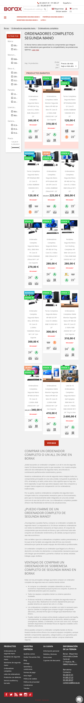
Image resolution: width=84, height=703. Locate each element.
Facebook (6, 694)
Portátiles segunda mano (53, 17)
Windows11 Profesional (16, 115)
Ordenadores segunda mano (28, 17)
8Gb (16, 59)
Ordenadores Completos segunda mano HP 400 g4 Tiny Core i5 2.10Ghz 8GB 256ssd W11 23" (33, 106)
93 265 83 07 (46, 5)
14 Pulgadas (16, 94)
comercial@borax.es (71, 683)
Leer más (35, 50)
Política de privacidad (31, 682)
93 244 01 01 (44, 3)
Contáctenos (28, 685)
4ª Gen (16, 125)
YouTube (21, 694)
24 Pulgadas (16, 102)
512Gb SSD (16, 80)
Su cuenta (48, 646)
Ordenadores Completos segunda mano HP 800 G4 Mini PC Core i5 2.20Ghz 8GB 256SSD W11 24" (33, 396)
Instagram (25, 694)
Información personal (51, 651)
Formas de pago (29, 672)
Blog (25, 660)
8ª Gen (16, 129)
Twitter (11, 694)
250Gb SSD (16, 72)
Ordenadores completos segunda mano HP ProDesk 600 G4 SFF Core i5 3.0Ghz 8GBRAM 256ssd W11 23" (51, 181)
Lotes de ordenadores (12, 674)
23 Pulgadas (16, 98)
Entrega (26, 663)
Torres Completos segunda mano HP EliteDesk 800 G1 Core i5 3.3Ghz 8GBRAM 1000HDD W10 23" (69, 106)
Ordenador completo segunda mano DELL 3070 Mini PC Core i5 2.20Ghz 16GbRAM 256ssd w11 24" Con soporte (33, 324)
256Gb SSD (16, 76)
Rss (16, 694)
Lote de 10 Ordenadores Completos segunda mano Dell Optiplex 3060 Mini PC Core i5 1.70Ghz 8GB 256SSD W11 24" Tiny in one (70, 399)
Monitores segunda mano (27, 20)
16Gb (16, 63)
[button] (5, 17)
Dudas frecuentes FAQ (32, 657)
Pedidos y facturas (50, 654)
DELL (16, 45)
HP (16, 49)
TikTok (30, 694)
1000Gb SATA (16, 84)
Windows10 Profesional (16, 111)
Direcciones (47, 657)
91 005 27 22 (68, 677)
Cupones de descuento (51, 660)
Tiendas (26, 688)
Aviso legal (28, 676)
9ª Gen (16, 133)
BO (12, 8)
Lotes (43, 20)
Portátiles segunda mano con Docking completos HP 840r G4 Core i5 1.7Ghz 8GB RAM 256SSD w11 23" (70, 249)
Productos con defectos (12, 677)
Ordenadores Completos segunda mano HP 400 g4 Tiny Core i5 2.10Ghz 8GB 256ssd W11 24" (52, 249)
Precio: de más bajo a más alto (69, 64)
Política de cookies (30, 679)
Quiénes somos (29, 654)
